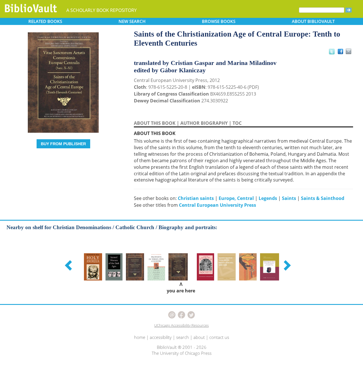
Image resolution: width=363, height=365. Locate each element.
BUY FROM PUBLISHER (63, 144)
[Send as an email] (348, 51)
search (182, 337)
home (139, 337)
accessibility (161, 337)
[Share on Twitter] (331, 51)
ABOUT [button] (313, 21)
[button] (69, 265)
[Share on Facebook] (341, 52)
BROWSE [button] (218, 21)
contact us (219, 337)
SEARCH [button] (132, 21)
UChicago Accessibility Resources (181, 325)
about (199, 337)
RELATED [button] (45, 21)
